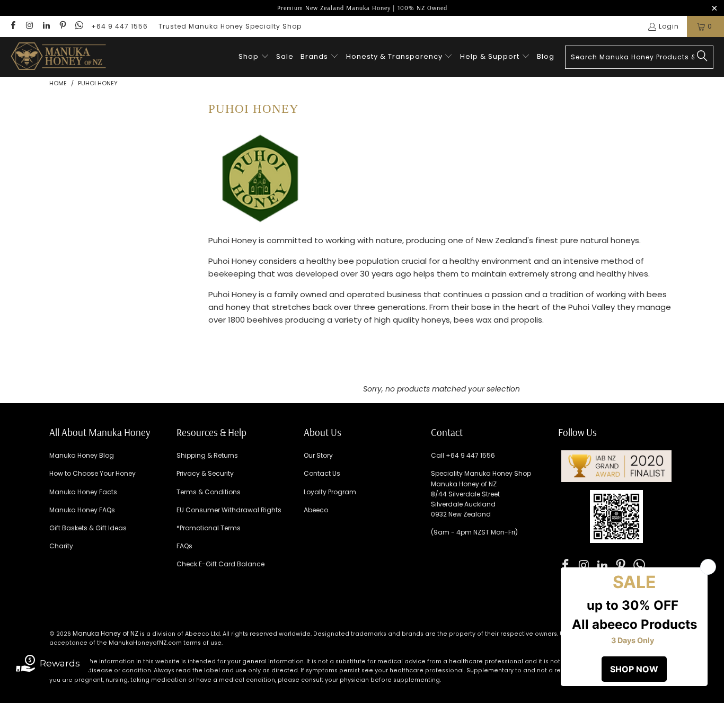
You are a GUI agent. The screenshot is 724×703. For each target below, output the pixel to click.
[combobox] (639, 57)
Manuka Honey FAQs (82, 509)
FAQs (184, 545)
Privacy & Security (205, 473)
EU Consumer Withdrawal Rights (228, 509)
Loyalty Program (330, 491)
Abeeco (316, 509)
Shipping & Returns (207, 455)
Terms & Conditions (208, 491)
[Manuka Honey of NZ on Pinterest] (62, 26)
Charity (61, 545)
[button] (254, 57)
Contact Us (322, 473)
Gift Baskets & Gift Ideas (88, 527)
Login (669, 26)
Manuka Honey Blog (81, 455)
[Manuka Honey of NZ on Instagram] (28, 26)
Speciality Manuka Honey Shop (481, 473)
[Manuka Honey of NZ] (58, 57)
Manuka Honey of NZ (105, 633)
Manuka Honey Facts (83, 491)
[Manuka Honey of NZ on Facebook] (12, 26)
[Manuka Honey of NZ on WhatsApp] (78, 26)
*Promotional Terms (208, 527)
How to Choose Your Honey (92, 473)
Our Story (318, 455)
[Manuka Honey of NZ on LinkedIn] (45, 26)
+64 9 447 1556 (119, 26)
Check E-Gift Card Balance (220, 563)
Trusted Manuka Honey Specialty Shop (230, 26)
